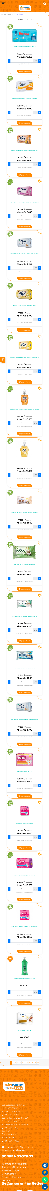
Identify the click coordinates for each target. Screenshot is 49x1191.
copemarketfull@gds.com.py (19, 1147)
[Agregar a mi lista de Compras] (39, 26)
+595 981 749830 (11, 1141)
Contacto (6, 1180)
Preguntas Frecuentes (13, 1177)
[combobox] (38, 20)
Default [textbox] (31, 20)
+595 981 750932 (11, 1128)
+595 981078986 (11, 1121)
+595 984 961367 (11, 1134)
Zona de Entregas (10, 1170)
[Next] (35, 1063)
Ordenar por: (23, 20)
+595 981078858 (11, 1115)
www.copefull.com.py (15, 1150)
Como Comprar (9, 1174)
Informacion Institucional (14, 1164)
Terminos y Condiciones (14, 1167)
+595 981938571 (11, 1108)
